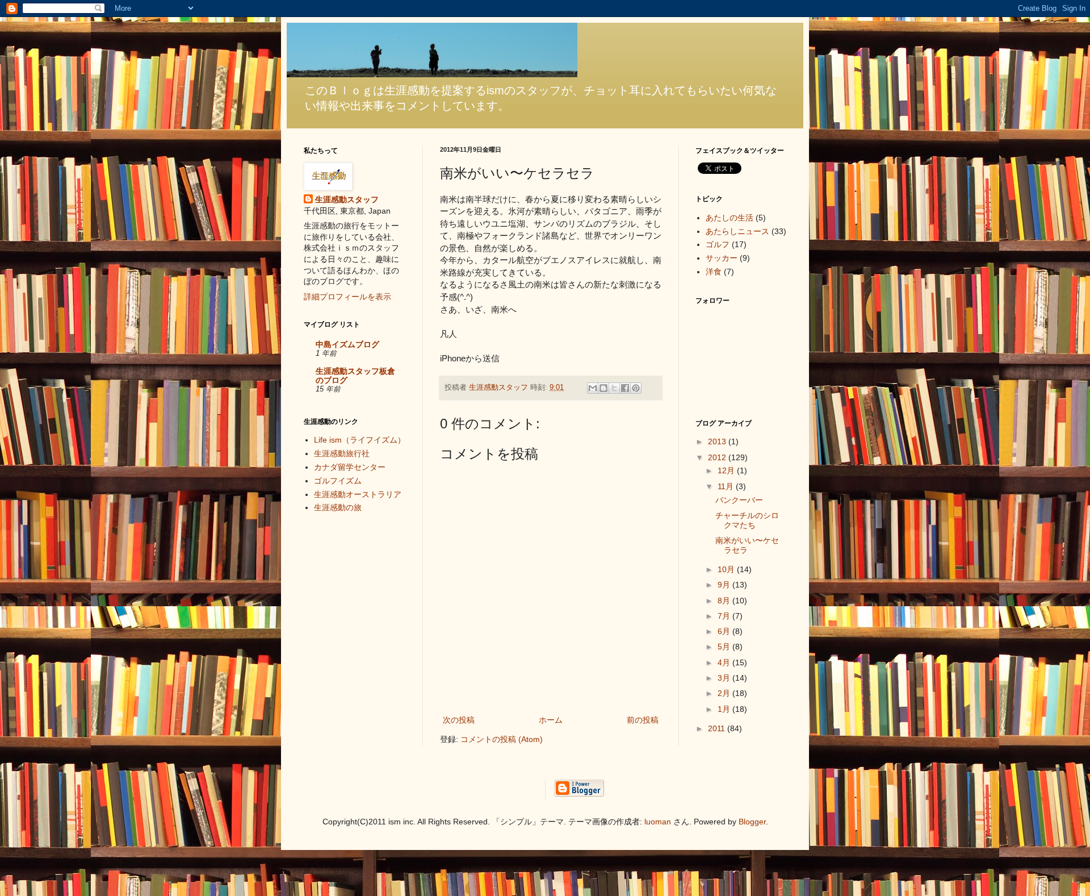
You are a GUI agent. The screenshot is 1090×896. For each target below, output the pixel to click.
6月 (725, 631)
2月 (725, 693)
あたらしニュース (737, 231)
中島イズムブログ (347, 344)
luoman (657, 821)
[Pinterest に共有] (636, 388)
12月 (727, 470)
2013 (718, 441)
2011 (717, 728)
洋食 (714, 271)
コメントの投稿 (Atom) (501, 739)
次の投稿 (459, 719)
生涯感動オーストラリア (357, 494)
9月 (725, 584)
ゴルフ (718, 244)
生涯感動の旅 (338, 507)
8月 (725, 600)
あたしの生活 (729, 217)
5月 (725, 646)
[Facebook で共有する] (625, 388)
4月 (725, 662)
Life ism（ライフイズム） (363, 439)
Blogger (752, 821)
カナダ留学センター (349, 467)
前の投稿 (643, 719)
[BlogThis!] (603, 388)
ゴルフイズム (338, 480)
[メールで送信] (592, 388)
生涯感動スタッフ (347, 199)
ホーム (551, 719)
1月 (725, 709)
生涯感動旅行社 (342, 453)
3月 (725, 677)
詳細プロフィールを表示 (347, 296)
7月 (725, 615)
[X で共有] (614, 388)
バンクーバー (739, 500)
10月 (727, 569)
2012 (718, 457)
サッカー (721, 257)
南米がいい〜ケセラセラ (747, 545)
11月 (727, 486)
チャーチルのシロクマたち (747, 520)
